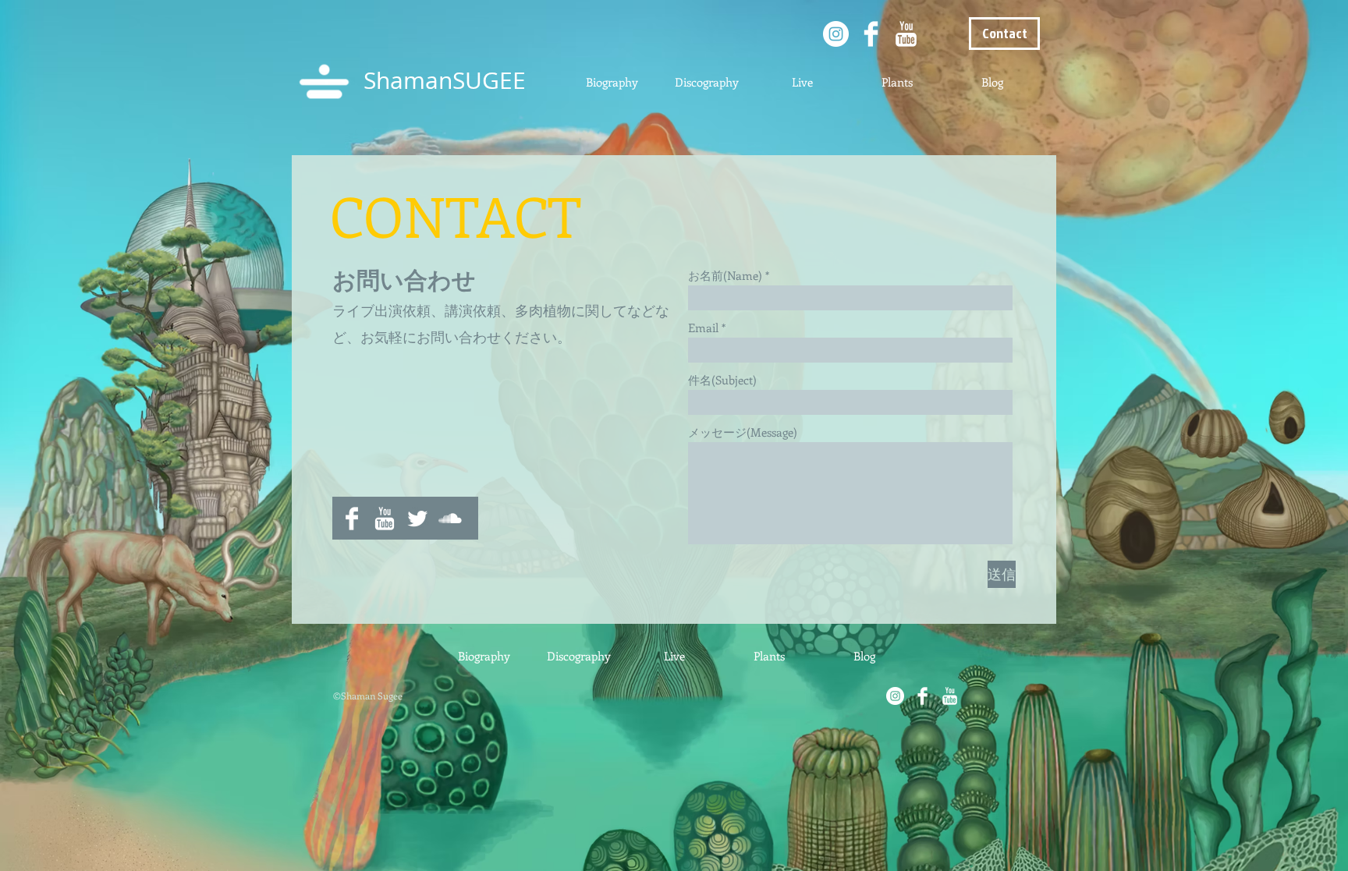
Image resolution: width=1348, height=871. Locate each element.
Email (703, 328)
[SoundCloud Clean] (450, 518)
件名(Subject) (722, 380)
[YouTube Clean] (906, 34)
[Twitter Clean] (417, 518)
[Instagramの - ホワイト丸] (836, 34)
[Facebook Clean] (871, 34)
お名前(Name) (725, 275)
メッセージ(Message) (742, 432)
